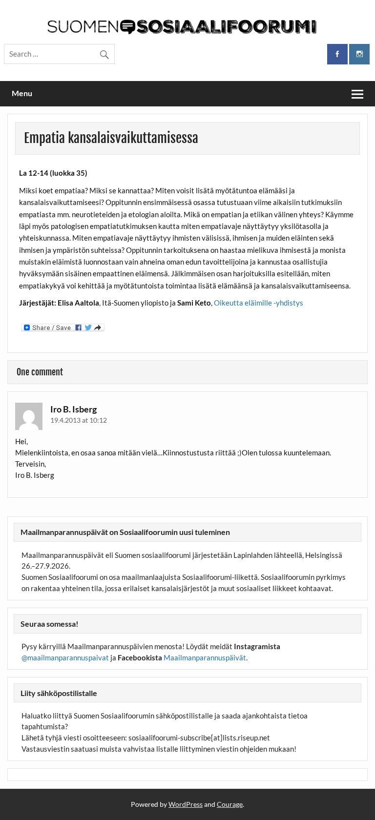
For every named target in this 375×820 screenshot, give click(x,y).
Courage (230, 804)
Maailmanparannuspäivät (205, 657)
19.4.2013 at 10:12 (78, 420)
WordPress (185, 804)
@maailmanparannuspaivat (65, 657)
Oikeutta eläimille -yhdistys (258, 302)
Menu (22, 93)
